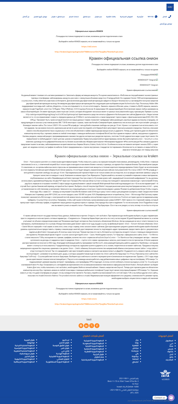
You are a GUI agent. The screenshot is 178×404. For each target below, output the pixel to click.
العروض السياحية (126, 16)
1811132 (150, 16)
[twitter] (91, 325)
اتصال (165, 16)
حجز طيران (98, 16)
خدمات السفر (74, 16)
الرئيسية (140, 16)
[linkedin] (86, 325)
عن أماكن (26, 16)
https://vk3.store (89, 46)
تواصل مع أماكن (166, 23)
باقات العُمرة (111, 16)
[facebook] (97, 325)
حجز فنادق (86, 16)
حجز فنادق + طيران (58, 16)
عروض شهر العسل (40, 16)
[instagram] (81, 325)
